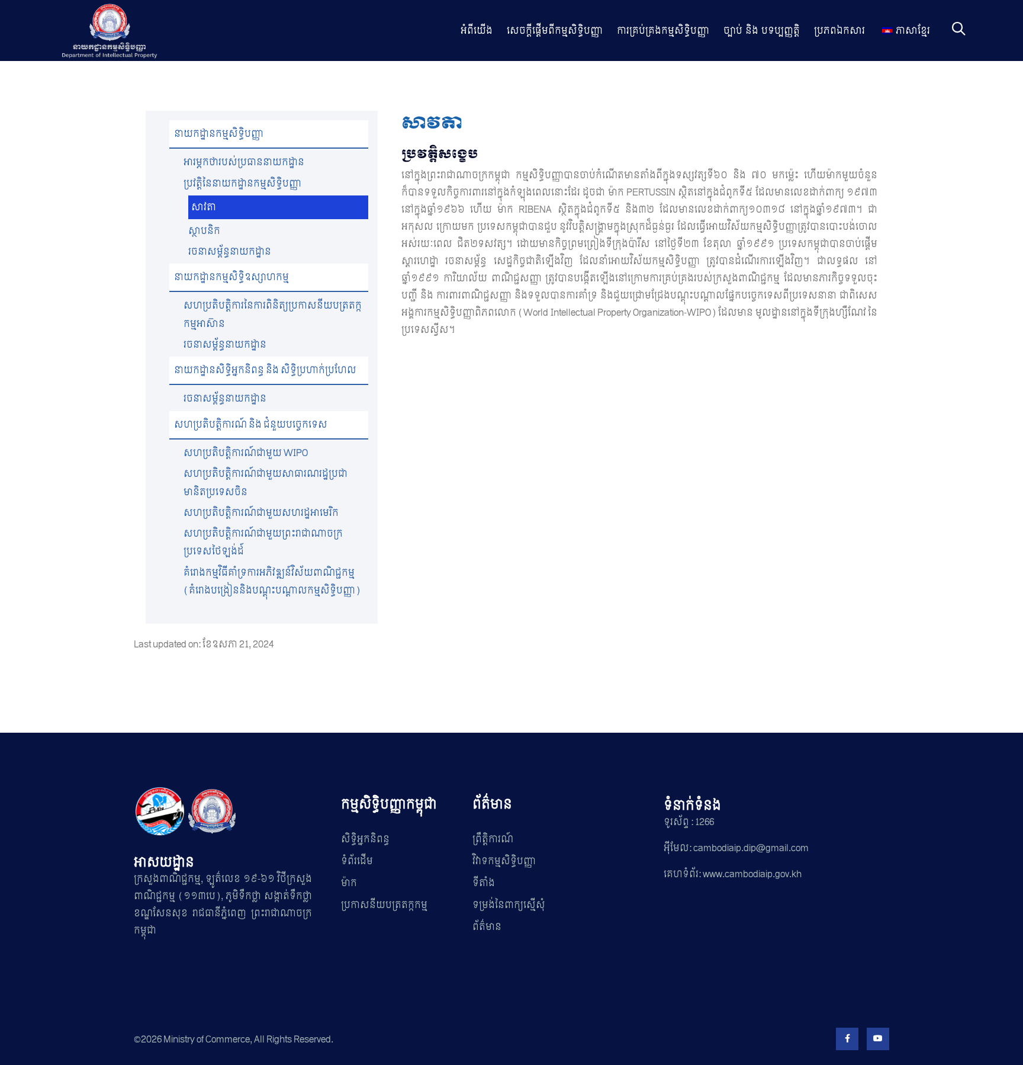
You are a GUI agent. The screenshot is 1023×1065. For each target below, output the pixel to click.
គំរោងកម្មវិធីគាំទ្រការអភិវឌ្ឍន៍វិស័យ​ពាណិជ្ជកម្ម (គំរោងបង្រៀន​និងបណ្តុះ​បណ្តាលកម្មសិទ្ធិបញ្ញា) (272, 581)
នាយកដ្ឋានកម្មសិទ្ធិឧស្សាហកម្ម (231, 277)
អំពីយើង (477, 30)
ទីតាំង (483, 882)
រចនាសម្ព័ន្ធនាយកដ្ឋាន (229, 251)
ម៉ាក (349, 882)
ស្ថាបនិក (204, 230)
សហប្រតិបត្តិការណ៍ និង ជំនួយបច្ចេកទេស (250, 424)
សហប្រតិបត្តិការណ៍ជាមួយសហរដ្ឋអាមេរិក (261, 512)
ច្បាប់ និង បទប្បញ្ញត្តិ (761, 30)
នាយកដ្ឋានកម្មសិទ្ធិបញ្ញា (218, 133)
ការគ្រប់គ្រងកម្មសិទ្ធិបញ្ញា (663, 30)
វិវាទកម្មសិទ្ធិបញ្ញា (504, 861)
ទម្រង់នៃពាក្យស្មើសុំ (508, 904)
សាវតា (203, 207)
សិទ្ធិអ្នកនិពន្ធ (365, 839)
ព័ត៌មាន (486, 926)
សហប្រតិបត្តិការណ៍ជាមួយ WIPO (246, 452)
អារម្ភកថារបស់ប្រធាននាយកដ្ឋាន (244, 162)
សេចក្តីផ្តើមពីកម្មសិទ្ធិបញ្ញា (555, 30)
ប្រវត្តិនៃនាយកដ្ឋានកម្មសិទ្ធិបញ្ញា (242, 183)
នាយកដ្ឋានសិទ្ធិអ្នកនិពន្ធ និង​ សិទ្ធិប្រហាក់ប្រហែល (265, 369)
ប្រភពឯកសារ (839, 30)
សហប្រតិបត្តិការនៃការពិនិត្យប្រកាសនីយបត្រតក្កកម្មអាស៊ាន (273, 314)
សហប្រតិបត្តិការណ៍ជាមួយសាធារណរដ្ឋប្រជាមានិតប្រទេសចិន (266, 482)
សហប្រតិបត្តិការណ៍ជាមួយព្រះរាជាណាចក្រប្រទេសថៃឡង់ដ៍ (263, 542)
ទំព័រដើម (357, 861)
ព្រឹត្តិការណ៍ (492, 839)
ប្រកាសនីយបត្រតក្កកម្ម (384, 904)
